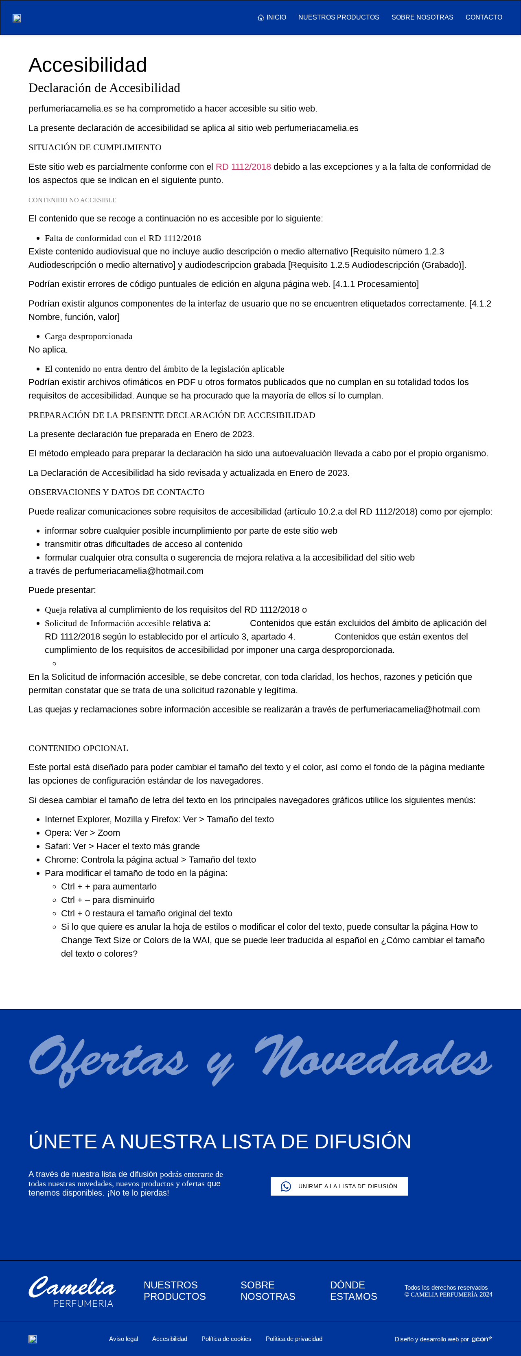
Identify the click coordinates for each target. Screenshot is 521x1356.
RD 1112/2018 (243, 167)
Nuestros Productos (338, 17)
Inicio (276, 17)
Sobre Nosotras (422, 17)
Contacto (484, 17)
